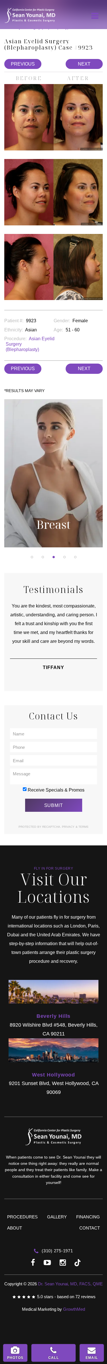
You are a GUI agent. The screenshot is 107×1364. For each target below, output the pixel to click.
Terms (83, 826)
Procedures (22, 1216)
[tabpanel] (53, 474)
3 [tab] (54, 557)
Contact (89, 1228)
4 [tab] (64, 557)
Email (92, 1358)
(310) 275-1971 (56, 1250)
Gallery (57, 1216)
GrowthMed (74, 1309)
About (14, 1228)
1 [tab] (32, 557)
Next (84, 64)
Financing (88, 1216)
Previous (23, 64)
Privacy (69, 826)
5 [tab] (75, 557)
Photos (15, 1358)
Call (53, 1358)
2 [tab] (43, 557)
